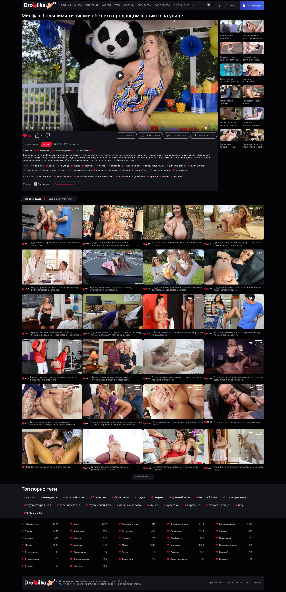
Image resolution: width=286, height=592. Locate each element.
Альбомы (128, 5)
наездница (50, 497)
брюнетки (99, 497)
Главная (66, 5)
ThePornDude (181, 5)
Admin (46, 144)
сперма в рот (35, 512)
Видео (78, 5)
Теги (117, 5)
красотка (173, 505)
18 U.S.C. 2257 (243, 582)
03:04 (73, 150)
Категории (91, 5)
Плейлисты (144, 5)
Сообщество (162, 5)
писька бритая (74, 497)
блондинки (121, 497)
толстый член (208, 497)
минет (154, 505)
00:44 (36, 150)
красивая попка (69, 505)
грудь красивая (236, 497)
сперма (158, 497)
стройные (193, 505)
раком (30, 497)
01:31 (52, 150)
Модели (106, 5)
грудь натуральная (38, 505)
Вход (232, 5)
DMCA (230, 582)
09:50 (91, 150)
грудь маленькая (99, 505)
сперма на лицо (219, 505)
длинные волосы (130, 505)
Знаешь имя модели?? (66, 184)
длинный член (181, 497)
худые (141, 497)
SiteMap (257, 582)
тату (240, 505)
